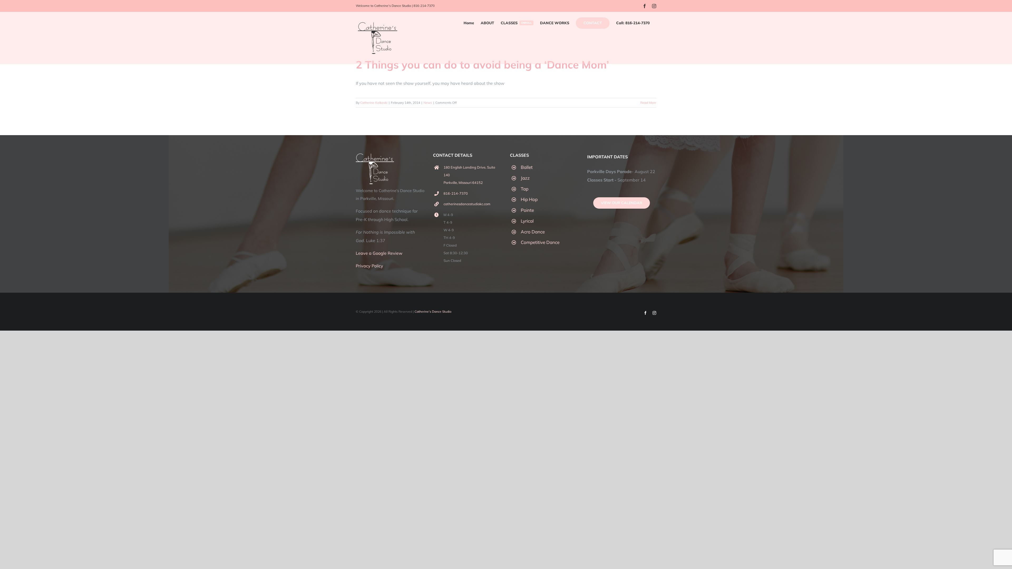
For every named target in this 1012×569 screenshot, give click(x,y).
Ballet (527, 167)
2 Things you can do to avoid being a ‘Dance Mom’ (482, 64)
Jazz (525, 178)
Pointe (527, 210)
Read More (648, 103)
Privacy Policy (369, 265)
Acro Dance (533, 231)
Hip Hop (529, 199)
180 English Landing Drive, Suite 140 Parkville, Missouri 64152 (469, 175)
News (428, 103)
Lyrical (527, 221)
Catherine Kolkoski (373, 103)
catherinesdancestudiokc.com (467, 204)
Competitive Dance (540, 242)
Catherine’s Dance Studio (433, 311)
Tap (524, 189)
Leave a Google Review (379, 253)
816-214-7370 (424, 6)
